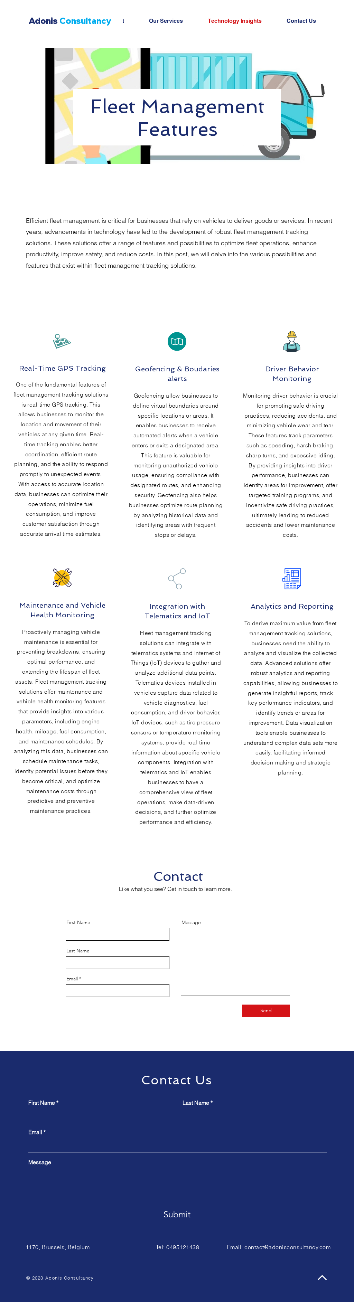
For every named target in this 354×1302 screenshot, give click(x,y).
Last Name (78, 950)
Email (72, 978)
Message (191, 922)
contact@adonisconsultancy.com (287, 1247)
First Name (78, 922)
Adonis (70, 21)
